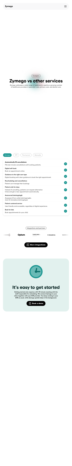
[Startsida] (8, 6)
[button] (65, 6)
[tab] (7, 155)
